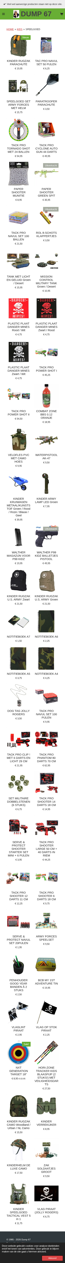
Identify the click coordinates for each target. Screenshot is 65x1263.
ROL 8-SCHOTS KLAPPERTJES (46, 234)
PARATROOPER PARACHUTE (46, 103)
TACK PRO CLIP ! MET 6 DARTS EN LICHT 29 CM (18, 758)
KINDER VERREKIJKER (46, 1123)
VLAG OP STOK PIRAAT (46, 1029)
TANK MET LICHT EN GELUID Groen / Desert (19, 280)
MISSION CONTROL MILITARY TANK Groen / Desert (46, 281)
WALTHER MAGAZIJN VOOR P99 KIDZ (18, 556)
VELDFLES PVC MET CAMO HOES (18, 458)
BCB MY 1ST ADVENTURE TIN (46, 982)
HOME (10, 29)
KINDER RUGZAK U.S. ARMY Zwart (18, 598)
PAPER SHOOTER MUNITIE (19, 192)
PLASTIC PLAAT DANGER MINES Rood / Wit (19, 327)
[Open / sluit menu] (3, 14)
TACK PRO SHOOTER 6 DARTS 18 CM (46, 896)
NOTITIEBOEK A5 (18, 673)
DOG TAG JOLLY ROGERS (18, 712)
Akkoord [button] (52, 1258)
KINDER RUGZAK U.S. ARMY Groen (46, 598)
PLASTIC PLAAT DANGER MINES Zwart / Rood (46, 327)
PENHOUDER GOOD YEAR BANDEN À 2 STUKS (18, 985)
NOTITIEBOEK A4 (46, 673)
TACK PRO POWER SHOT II (19, 413)
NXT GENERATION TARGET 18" (18, 1071)
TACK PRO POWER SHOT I (46, 369)
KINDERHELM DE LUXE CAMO (18, 1167)
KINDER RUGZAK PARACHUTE (18, 62)
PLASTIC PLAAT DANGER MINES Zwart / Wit (19, 371)
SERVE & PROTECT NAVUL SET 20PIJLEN (18, 940)
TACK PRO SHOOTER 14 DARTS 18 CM (46, 802)
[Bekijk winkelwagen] (61, 14)
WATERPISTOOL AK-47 (46, 456)
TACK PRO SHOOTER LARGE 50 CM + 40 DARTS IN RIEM (46, 849)
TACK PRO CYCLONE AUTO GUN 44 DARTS (46, 148)
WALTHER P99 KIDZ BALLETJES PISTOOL (46, 556)
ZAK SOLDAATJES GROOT (46, 1168)
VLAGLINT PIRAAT (18, 1029)
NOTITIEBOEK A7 (18, 636)
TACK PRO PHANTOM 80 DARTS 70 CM (46, 758)
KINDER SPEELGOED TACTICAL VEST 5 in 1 (19, 1214)
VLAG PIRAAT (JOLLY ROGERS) (46, 1210)
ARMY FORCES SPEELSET (46, 938)
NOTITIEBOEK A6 (46, 636)
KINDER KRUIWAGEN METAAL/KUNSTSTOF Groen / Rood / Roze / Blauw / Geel (18, 507)
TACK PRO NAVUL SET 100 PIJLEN (46, 714)
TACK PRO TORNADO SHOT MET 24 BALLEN (18, 148)
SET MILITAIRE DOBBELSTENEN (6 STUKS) (18, 802)
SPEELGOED (33, 29)
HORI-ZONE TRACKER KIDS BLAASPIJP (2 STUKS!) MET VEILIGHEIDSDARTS (46, 1076)
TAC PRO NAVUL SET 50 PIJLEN (46, 62)
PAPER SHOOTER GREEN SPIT (46, 192)
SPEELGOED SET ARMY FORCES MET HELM (18, 105)
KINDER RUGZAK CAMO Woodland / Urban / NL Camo (18, 1125)
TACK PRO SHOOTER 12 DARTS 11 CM (18, 896)
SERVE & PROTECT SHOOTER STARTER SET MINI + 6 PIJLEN (18, 849)
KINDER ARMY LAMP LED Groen (46, 500)
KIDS (19, 29)
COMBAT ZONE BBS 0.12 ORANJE (46, 414)
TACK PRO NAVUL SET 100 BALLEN (18, 236)
